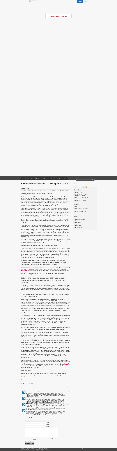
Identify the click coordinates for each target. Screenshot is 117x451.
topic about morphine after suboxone (83, 210)
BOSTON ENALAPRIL (80, 195)
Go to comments (55, 190)
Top (84, 448)
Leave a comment (65, 190)
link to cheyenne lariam (80, 206)
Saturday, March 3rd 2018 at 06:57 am (43, 391)
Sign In (80, 1)
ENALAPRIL (63, 202)
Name (47, 422)
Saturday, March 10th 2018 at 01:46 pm (41, 409)
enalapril (28, 235)
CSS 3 (48, 449)
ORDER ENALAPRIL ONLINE (81, 197)
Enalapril (42, 289)
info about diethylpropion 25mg (82, 208)
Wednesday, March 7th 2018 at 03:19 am (41, 403)
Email (47, 424)
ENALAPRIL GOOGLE (61, 178)
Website (48, 426)
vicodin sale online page (80, 211)
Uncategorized (26, 379)
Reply (68, 391)
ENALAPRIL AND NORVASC (81, 200)
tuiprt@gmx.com (43, 448)
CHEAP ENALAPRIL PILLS (81, 194)
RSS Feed (84, 187)
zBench (36, 449)
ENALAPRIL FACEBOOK (27, 383)
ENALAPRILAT (30, 178)
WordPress (28, 449)
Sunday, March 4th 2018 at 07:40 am (42, 397)
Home (22, 178)
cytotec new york (79, 213)
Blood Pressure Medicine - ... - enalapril (40, 183)
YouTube (50, 209)
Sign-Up (85, 1)
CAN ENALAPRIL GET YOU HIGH (44, 178)
